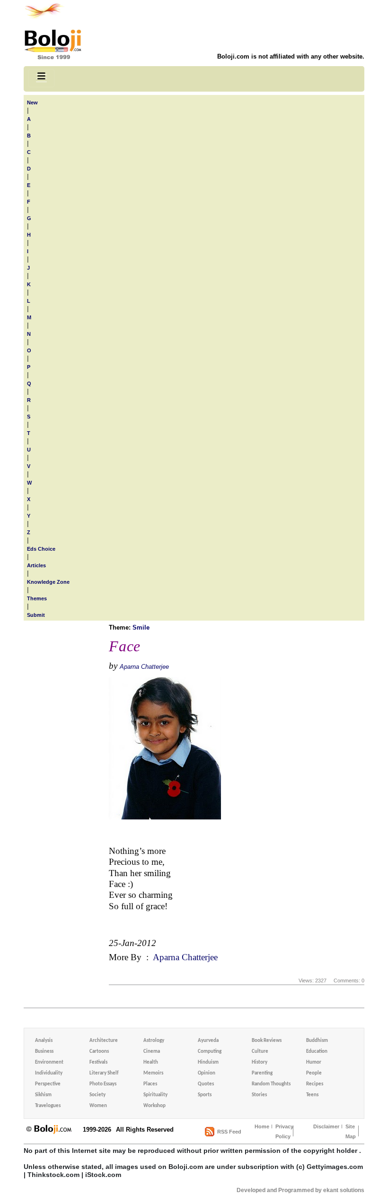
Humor (313, 1062)
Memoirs (153, 1073)
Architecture (103, 1040)
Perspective (48, 1084)
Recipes (314, 1084)
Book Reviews (267, 1040)
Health (150, 1062)
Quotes (206, 1084)
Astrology (153, 1040)
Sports (205, 1095)
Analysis (44, 1040)
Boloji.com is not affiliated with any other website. (290, 56)
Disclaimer (326, 1126)
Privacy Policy (284, 1131)
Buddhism (317, 1040)
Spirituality (155, 1095)
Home (262, 1126)
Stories (259, 1095)
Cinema (151, 1051)
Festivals (98, 1062)
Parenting (262, 1073)
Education (316, 1051)
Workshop (154, 1106)
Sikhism (43, 1095)
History (259, 1062)
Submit (36, 615)
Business (44, 1051)
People (314, 1073)
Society (97, 1095)
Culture (260, 1051)
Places (150, 1084)
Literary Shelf (103, 1073)
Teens (312, 1095)
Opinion (206, 1073)
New (32, 102)
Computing (209, 1051)
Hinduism (208, 1062)
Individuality (48, 1073)
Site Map (350, 1131)
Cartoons (99, 1051)
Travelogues (48, 1106)
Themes (37, 598)
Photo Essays (102, 1084)
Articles (36, 565)
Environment (49, 1062)
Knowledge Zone (48, 582)
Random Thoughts (271, 1084)
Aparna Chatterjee (144, 666)
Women (98, 1106)
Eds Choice (41, 549)
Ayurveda (208, 1040)
